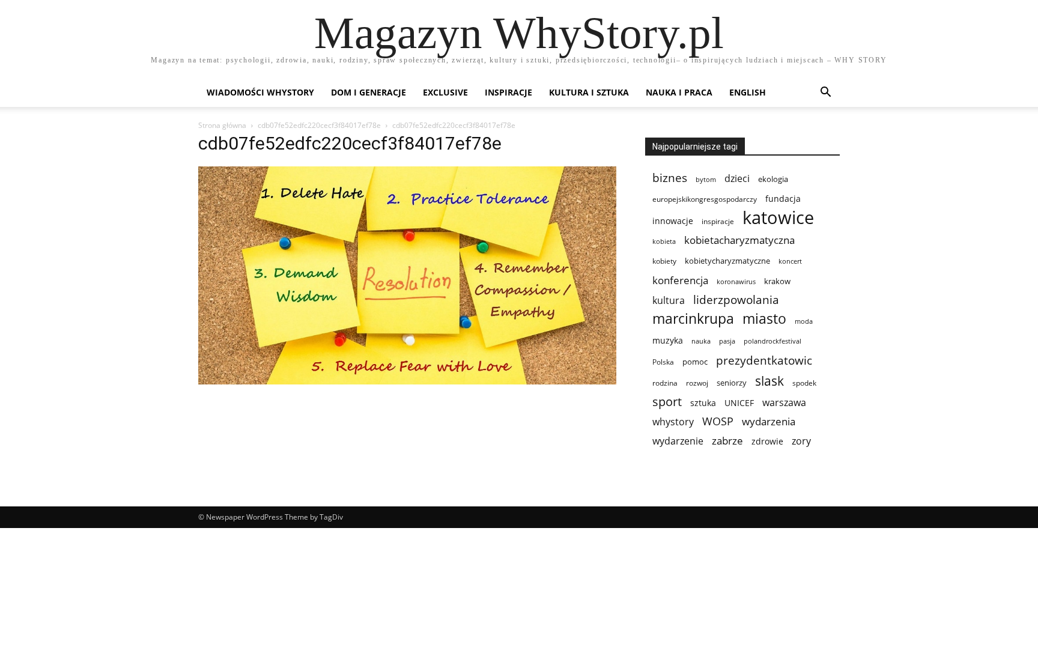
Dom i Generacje (368, 92)
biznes (669, 177)
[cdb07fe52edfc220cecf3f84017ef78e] (407, 381)
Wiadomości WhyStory (260, 92)
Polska (663, 362)
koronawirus (736, 281)
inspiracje (718, 221)
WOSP (717, 421)
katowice (778, 217)
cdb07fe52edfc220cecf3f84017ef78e (319, 125)
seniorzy (732, 382)
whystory (673, 422)
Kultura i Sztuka (589, 92)
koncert (790, 261)
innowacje (672, 220)
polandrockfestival (772, 341)
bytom (706, 179)
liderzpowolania (736, 300)
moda (804, 321)
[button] (825, 93)
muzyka (667, 340)
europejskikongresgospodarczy (704, 199)
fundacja (783, 198)
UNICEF (739, 402)
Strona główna (222, 125)
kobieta (664, 241)
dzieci (737, 178)
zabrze (727, 440)
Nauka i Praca (679, 92)
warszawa (784, 402)
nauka (701, 340)
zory (801, 441)
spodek (804, 382)
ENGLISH (747, 92)
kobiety (664, 261)
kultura (668, 300)
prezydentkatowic (764, 360)
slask (769, 380)
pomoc (695, 361)
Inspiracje (508, 92)
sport (667, 401)
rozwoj (697, 383)
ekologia (773, 179)
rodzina (665, 383)
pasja (727, 340)
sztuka (703, 402)
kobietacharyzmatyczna (739, 240)
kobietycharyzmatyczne (727, 260)
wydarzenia (768, 421)
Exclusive (445, 92)
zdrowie (767, 441)
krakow (777, 281)
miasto (764, 318)
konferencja (680, 280)
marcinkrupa (693, 318)
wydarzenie (677, 440)
